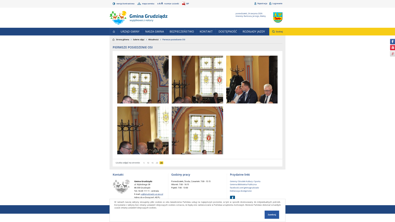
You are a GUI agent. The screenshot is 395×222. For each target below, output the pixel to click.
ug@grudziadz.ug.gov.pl (152, 194)
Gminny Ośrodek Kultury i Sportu (245, 181)
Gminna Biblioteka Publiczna (243, 184)
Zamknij (272, 214)
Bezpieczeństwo (182, 31)
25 (161, 162)
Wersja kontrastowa (125, 3)
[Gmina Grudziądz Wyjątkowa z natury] (169, 18)
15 (152, 162)
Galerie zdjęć (138, 39)
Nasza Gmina (154, 31)
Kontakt (206, 31)
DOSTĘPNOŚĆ (227, 31)
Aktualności (153, 39)
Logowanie (277, 3)
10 (148, 162)
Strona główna (114, 31)
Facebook (232, 198)
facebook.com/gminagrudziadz (244, 187)
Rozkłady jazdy (254, 31)
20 (157, 162)
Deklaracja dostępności (241, 190)
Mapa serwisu (148, 3)
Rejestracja (263, 3)
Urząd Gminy (130, 31)
